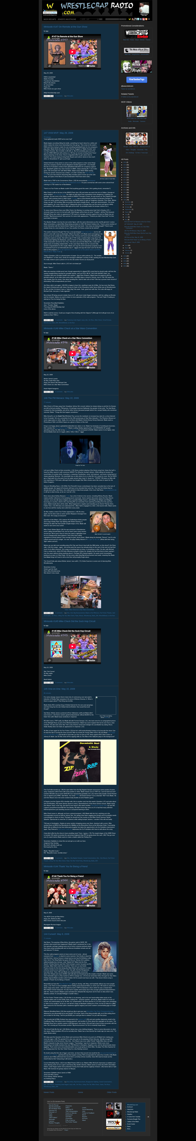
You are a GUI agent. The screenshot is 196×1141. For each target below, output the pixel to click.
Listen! (84, 1107)
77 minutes (47, 402)
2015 (125, 185)
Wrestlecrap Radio (132, 1112)
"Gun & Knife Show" (59, 194)
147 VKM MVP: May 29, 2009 (58, 133)
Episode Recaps (54, 1105)
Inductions (130, 1109)
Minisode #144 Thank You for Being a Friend (65, 866)
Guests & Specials (71, 1113)
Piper (76, 615)
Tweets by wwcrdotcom (128, 89)
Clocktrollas (69, 1118)
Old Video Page (141, 118)
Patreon (148, 40)
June (126, 217)
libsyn (137, 40)
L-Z (149, 146)
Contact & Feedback (88, 1113)
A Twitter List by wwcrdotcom (129, 97)
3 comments (59, 320)
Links (83, 1111)
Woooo (81, 615)
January (127, 253)
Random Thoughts (54, 1123)
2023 (125, 165)
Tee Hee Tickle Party (76, 861)
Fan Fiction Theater (71, 1122)
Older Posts (112, 1092)
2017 (125, 180)
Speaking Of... (70, 1109)
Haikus (68, 1107)
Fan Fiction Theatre (105, 613)
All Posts (85, 1118)
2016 (125, 182)
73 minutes (47, 137)
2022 (125, 167)
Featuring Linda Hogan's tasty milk (77, 320)
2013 (125, 190)
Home (80, 1092)
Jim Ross (91, 320)
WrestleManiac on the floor (67, 323)
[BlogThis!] (47, 96)
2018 (125, 177)
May (126, 219)
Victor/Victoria (107, 320)
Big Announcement (79, 613)
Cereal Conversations (89, 858)
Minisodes (70, 96)
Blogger (66, 1130)
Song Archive (136, 54)
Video (50, 1116)
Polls (146, 149)
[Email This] (45, 96)
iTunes (132, 40)
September (128, 209)
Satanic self (82, 1019)
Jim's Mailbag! (130, 153)
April (126, 245)
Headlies (129, 1114)
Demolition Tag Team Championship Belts (100, 1011)
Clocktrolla (140, 149)
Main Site (126, 40)
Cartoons (142, 121)
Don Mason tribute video (99, 805)
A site (68, 496)
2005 (125, 263)
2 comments (59, 1082)
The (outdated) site (110, 490)
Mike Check (98, 320)
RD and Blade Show (55, 1108)
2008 (125, 256)
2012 (125, 192)
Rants (129, 1126)
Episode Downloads (55, 1107)
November (128, 204)
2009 (125, 200)
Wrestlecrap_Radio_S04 (51, 323)
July (126, 214)
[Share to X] (49, 96)
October (127, 207)
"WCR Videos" (53, 1117)
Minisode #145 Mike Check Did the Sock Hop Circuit (69, 621)
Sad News (69, 1116)
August (127, 212)
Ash (71, 613)
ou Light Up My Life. (93, 539)
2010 (125, 197)
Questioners (69, 1115)
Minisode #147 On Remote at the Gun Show (65, 26)
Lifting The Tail (62, 615)
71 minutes (47, 938)
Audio (130, 121)
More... (129, 1129)
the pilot (56, 956)
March (127, 248)
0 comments (59, 96)
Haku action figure (87, 232)
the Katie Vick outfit (71, 430)
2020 (125, 172)
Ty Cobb (74, 198)
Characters (69, 1106)
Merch (84, 1115)
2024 (125, 162)
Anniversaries (145, 54)
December (128, 202)
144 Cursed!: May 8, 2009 (56, 934)
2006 (125, 261)
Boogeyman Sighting (92, 1082)
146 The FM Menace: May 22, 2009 (61, 398)
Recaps (126, 146)
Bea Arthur (70, 1082)
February (127, 250)
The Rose (107, 1084)
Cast (130, 146)
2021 (125, 170)
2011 (125, 195)
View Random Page (136, 79)
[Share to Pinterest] (52, 96)
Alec (68, 613)
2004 (125, 266)
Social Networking (87, 1109)
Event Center (131, 1124)
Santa (101, 1084)
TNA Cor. (136, 146)
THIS (77, 795)
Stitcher (142, 40)
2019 (125, 175)
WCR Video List (131, 118)
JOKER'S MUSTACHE (67, 19)
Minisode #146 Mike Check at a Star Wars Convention (70, 328)
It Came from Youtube (133, 1116)
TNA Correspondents (72, 1111)
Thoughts (133, 149)
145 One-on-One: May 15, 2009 (59, 689)
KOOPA (106, 717)
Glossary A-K (144, 146)
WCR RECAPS (50, 19)
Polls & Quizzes (70, 1120)
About (84, 1120)
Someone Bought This (133, 1119)
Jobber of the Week (133, 1121)
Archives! (130, 1107)
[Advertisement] (80, 114)
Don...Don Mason (102, 858)
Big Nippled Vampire (76, 858)
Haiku (127, 149)
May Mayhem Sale (61, 428)
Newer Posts (49, 1092)
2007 (125, 258)
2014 (125, 187)
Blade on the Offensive (92, 613)
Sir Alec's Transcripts (141, 153)
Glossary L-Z (53, 1112)
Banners (84, 1116)
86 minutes (47, 693)
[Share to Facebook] (51, 96)
